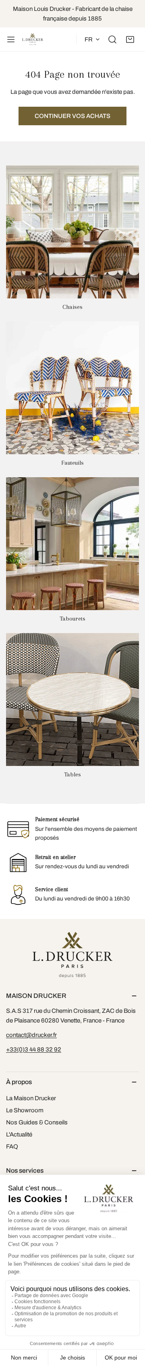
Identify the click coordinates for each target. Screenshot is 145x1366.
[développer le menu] (11, 39)
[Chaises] (72, 232)
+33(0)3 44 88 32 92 (33, 1049)
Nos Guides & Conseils (37, 1122)
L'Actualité (19, 1134)
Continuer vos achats (72, 116)
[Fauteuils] (72, 387)
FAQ (12, 1146)
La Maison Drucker (31, 1098)
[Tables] (72, 699)
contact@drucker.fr (31, 1035)
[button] (130, 39)
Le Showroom (25, 1110)
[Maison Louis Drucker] (32, 39)
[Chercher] (112, 39)
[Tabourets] (72, 543)
